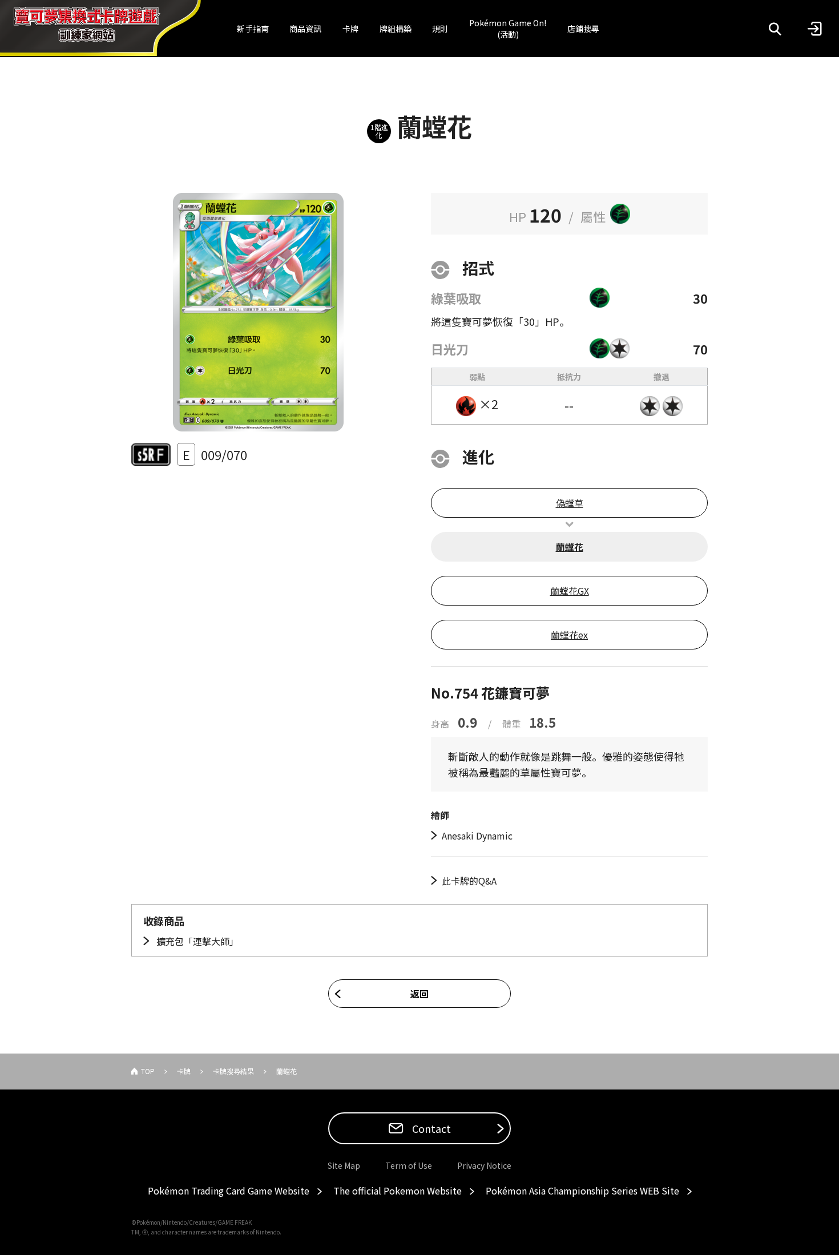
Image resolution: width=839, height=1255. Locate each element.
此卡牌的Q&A (469, 880)
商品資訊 (305, 28)
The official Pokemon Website (397, 1190)
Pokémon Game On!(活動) (507, 28)
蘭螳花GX (569, 591)
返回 (419, 993)
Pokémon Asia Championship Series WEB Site (582, 1190)
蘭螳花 (569, 547)
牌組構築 (396, 28)
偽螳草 (569, 503)
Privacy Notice (484, 1165)
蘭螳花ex (569, 634)
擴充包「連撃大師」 (196, 941)
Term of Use (408, 1165)
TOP (148, 1071)
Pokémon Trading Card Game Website (228, 1190)
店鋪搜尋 (583, 28)
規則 (440, 28)
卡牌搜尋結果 (233, 1071)
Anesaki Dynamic (477, 835)
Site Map (344, 1165)
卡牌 (350, 28)
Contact (430, 1128)
